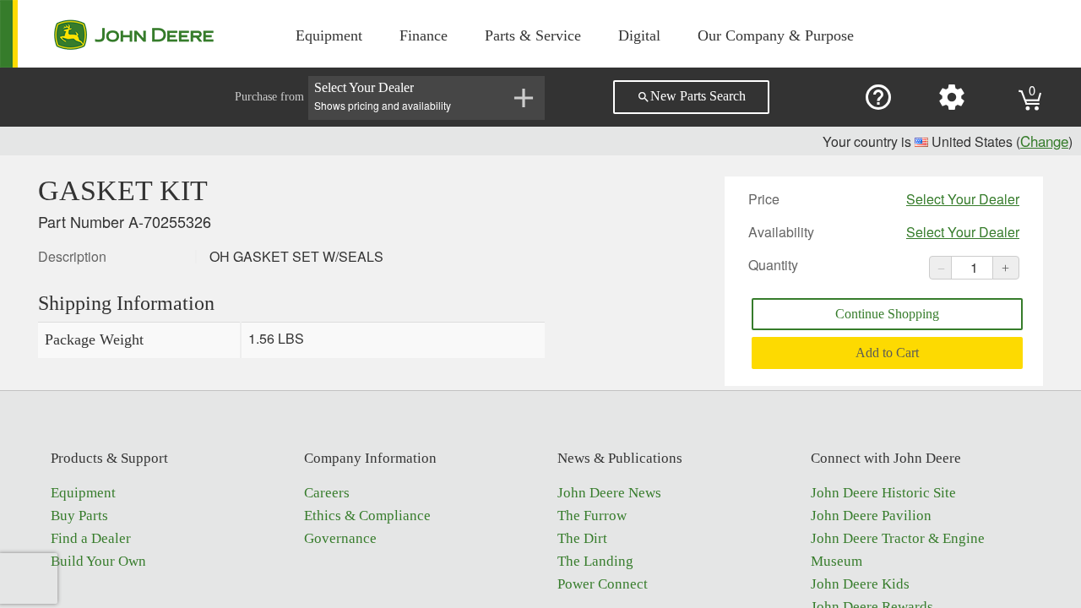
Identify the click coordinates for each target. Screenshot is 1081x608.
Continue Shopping (887, 314)
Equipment (329, 35)
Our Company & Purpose (776, 35)
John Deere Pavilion (871, 516)
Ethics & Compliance (367, 516)
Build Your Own (98, 561)
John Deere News (609, 493)
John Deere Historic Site (883, 493)
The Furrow (592, 516)
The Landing (595, 561)
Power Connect (602, 584)
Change (1044, 140)
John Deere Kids (860, 584)
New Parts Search (691, 96)
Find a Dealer (91, 538)
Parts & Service (533, 35)
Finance (423, 35)
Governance (340, 538)
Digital (639, 35)
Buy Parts (79, 516)
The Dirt (582, 538)
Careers (327, 493)
